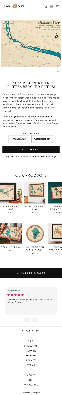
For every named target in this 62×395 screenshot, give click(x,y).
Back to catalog (33, 273)
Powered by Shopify (31, 392)
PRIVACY (31, 360)
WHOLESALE (31, 384)
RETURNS (31, 350)
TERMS (31, 365)
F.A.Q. (31, 341)
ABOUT (31, 375)
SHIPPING (31, 355)
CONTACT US (31, 346)
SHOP (31, 380)
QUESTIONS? (30, 331)
